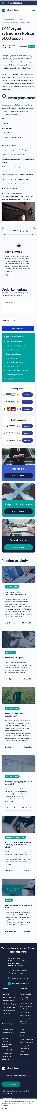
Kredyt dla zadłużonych (14, 342)
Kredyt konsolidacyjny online (16, 346)
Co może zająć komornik (14, 375)
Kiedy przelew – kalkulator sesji (17, 370)
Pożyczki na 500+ (12, 366)
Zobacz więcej (18, 475)
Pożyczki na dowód (12, 350)
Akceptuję (4, 1108)
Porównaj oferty (11, 1084)
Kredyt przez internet (13, 354)
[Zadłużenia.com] (11, 10)
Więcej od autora (11, 275)
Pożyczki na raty (11, 358)
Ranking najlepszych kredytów (16, 1076)
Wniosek (27, 395)
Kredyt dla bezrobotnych (14, 362)
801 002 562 (17, 3)
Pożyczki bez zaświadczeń (15, 379)
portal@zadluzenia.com (20, 983)
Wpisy (31, 46)
